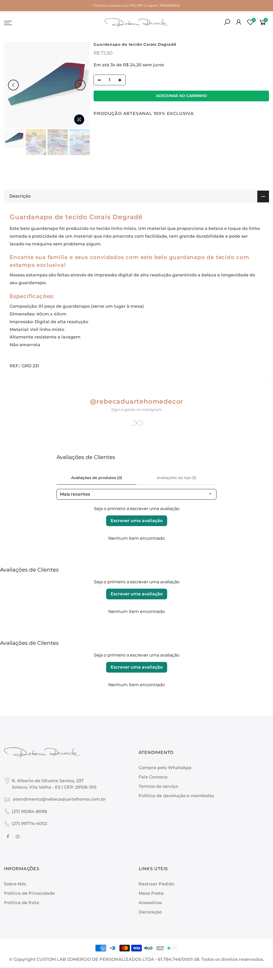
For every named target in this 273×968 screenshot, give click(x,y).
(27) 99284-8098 (29, 811)
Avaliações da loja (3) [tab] (176, 477)
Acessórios (150, 902)
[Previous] (13, 85)
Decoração (150, 912)
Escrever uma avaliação (137, 520)
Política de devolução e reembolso (176, 795)
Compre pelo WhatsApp (165, 767)
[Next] (80, 85)
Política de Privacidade (29, 893)
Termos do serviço (158, 786)
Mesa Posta (151, 893)
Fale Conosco (153, 777)
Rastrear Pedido (156, 883)
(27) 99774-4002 (29, 823)
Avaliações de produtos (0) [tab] (96, 477)
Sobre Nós (15, 883)
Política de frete (21, 902)
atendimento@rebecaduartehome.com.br (59, 799)
